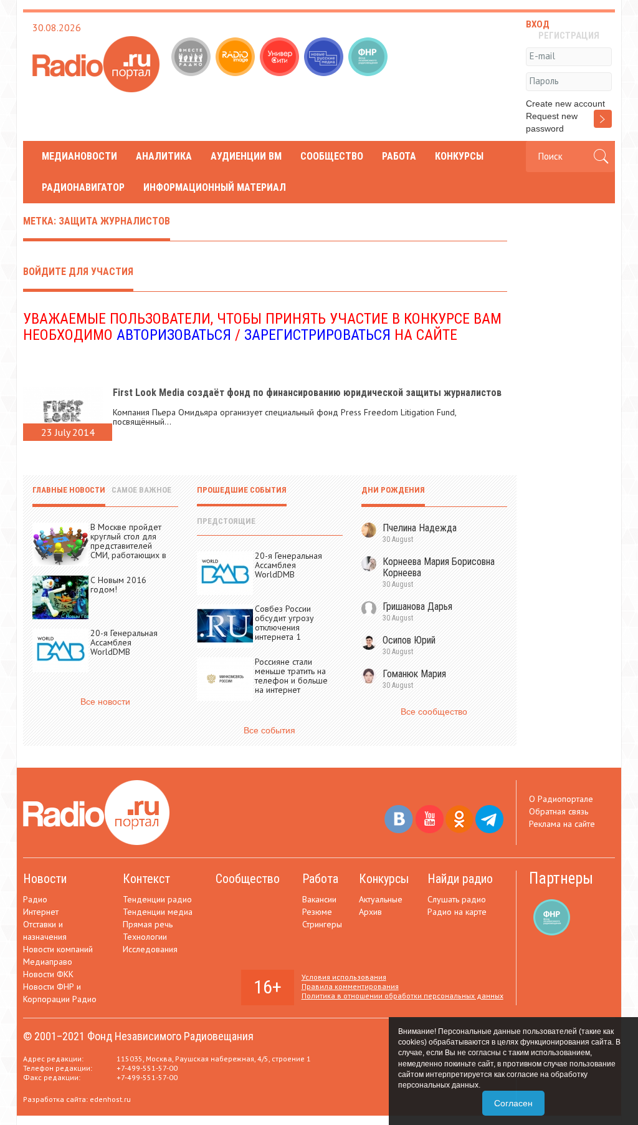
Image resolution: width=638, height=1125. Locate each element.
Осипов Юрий (409, 640)
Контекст (146, 878)
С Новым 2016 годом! (118, 584)
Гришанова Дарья (417, 606)
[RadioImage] (236, 58)
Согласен (513, 1103)
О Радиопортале (561, 798)
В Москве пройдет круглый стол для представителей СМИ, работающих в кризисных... (128, 545)
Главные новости (68, 490)
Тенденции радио (157, 899)
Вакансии (319, 899)
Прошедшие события (242, 490)
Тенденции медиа (158, 911)
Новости (45, 878)
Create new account (565, 104)
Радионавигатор (83, 187)
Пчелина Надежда (420, 528)
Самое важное (141, 490)
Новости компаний (58, 949)
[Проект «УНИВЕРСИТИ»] (281, 58)
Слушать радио (456, 899)
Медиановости (79, 156)
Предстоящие (226, 521)
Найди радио (460, 878)
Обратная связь (558, 811)
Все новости (105, 702)
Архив (370, 911)
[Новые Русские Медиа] (325, 58)
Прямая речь (148, 924)
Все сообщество (434, 712)
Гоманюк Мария (414, 674)
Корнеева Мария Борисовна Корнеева (439, 567)
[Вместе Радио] (192, 58)
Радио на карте (457, 911)
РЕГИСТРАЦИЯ (568, 35)
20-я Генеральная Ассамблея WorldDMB (124, 642)
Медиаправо (47, 961)
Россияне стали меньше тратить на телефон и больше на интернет (291, 675)
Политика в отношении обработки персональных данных (402, 995)
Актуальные (380, 899)
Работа (399, 156)
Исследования (150, 949)
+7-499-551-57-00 (147, 1068)
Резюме (317, 911)
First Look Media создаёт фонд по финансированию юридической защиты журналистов (307, 392)
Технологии (145, 936)
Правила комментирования (350, 986)
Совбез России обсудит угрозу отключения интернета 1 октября (284, 627)
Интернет (41, 911)
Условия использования (344, 977)
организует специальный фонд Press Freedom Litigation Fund (337, 412)
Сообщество (331, 156)
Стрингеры (322, 924)
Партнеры (561, 878)
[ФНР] (369, 58)
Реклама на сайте (562, 823)
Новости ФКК (48, 974)
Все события (269, 730)
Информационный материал (214, 187)
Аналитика (164, 156)
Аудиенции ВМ (246, 156)
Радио (35, 899)
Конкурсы (459, 156)
